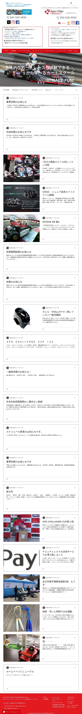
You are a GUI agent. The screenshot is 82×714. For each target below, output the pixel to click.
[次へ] (73, 69)
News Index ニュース (37, 89)
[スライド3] (43, 82)
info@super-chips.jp (12, 708)
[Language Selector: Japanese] (72, 2)
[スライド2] (41, 82)
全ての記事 (6, 89)
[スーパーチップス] (17, 22)
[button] (76, 90)
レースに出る (72, 707)
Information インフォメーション (20, 89)
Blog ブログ (48, 89)
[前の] (9, 69)
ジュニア (54, 34)
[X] (9, 22)
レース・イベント (59, 89)
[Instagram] (13, 22)
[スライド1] (38, 82)
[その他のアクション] (75, 98)
